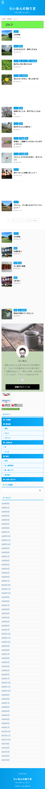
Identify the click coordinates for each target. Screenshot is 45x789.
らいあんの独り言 (22, 8)
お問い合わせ (11, 479)
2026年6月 (6, 511)
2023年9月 (6, 646)
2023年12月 (6, 633)
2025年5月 (6, 564)
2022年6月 (6, 707)
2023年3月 (6, 670)
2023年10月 (6, 642)
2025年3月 (6, 572)
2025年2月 (6, 576)
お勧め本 (9, 442)
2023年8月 (6, 650)
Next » (35, 220)
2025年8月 (6, 552)
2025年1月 (6, 580)
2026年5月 (6, 515)
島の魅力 (7, 475)
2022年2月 (6, 723)
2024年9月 (6, 597)
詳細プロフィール (22, 386)
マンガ (7, 452)
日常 (6, 461)
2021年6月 (6, 755)
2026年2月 (6, 528)
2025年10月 (6, 544)
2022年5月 (6, 711)
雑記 (7, 456)
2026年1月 (6, 532)
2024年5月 (6, 613)
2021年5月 (6, 760)
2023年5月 (6, 662)
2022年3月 (6, 719)
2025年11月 (6, 540)
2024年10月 (6, 593)
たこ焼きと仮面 (19, 266)
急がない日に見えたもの (23, 64)
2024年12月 (6, 585)
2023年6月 (6, 658)
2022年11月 (6, 686)
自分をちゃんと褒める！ (23, 126)
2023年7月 (6, 654)
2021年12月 (6, 731)
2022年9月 (6, 694)
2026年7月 (6, 507)
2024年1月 (6, 629)
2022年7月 (6, 703)
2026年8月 (6, 503)
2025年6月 (6, 560)
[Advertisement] (22, 96)
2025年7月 (6, 556)
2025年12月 (6, 536)
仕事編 (8, 419)
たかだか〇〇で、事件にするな (25, 49)
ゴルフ (7, 433)
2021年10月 (6, 739)
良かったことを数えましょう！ (25, 172)
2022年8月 (6, 698)
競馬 (6, 428)
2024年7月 (6, 605)
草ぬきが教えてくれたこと (24, 313)
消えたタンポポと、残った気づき (26, 78)
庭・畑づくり (9, 470)
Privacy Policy (22, 773)
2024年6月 (6, 609)
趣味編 (8, 424)
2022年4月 (6, 715)
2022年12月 (6, 682)
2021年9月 (6, 743)
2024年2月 (6, 625)
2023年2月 (6, 674)
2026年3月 (6, 523)
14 (29, 220)
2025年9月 (6, 548)
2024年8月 (6, 601)
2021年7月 (6, 751)
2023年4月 (6, 666)
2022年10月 (6, 690)
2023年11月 (6, 637)
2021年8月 (6, 747)
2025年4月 (6, 568)
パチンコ (7, 438)
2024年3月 (6, 621)
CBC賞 (16, 280)
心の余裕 (17, 34)
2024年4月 (6, 617)
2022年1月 (6, 727)
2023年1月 (6, 678)
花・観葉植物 (9, 465)
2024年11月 (6, 589)
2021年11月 (6, 735)
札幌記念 (17, 251)
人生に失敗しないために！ (22, 782)
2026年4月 (6, 519)
